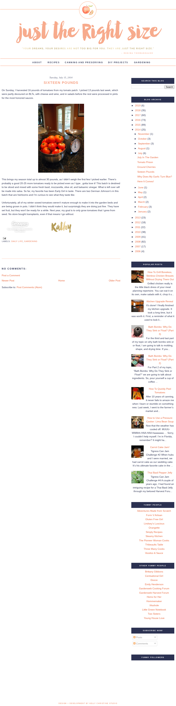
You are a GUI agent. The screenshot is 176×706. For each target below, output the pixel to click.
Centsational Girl (154, 576)
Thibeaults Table (154, 544)
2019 (138, 105)
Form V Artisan (154, 515)
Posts (138, 637)
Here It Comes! (145, 181)
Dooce (154, 580)
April (141, 197)
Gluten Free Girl (154, 519)
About (37, 62)
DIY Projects (118, 62)
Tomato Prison (145, 162)
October (142, 138)
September (144, 143)
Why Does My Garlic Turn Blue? (154, 176)
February (143, 206)
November (144, 134)
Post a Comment (11, 275)
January (142, 211)
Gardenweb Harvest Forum (154, 592)
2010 (138, 232)
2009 (138, 236)
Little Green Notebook (154, 609)
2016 (138, 120)
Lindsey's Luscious (154, 523)
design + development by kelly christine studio (88, 703)
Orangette (154, 527)
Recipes (54, 62)
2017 (138, 115)
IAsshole (154, 605)
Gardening (142, 62)
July (140, 153)
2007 (138, 246)
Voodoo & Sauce (154, 553)
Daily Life (17, 241)
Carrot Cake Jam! (159, 447)
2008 (138, 241)
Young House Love (154, 618)
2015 (138, 124)
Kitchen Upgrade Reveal (160, 301)
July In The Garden (147, 157)
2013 (138, 217)
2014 (138, 129)
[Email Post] (4, 238)
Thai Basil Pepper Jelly (159, 472)
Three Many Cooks (154, 548)
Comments (141, 643)
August (142, 148)
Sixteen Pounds (145, 171)
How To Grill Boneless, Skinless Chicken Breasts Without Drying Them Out (160, 276)
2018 (138, 110)
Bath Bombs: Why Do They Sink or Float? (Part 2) (160, 360)
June (141, 187)
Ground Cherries (146, 167)
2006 (138, 251)
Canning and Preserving (84, 62)
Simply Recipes (154, 532)
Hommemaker (154, 601)
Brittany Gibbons (154, 571)
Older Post (114, 280)
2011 (138, 227)
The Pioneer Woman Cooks (154, 540)
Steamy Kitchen (154, 536)
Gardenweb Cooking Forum (154, 588)
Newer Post (8, 280)
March (142, 202)
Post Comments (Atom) (29, 287)
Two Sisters (154, 613)
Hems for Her (154, 597)
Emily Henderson (154, 584)
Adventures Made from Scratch (154, 510)
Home (61, 280)
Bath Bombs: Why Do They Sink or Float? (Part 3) (160, 330)
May (140, 192)
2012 (138, 222)
